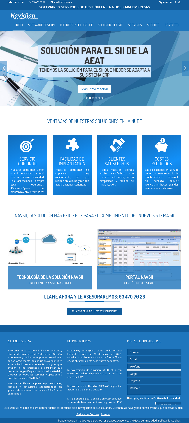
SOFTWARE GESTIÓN (41, 25)
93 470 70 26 (38, 2)
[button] (3, 68)
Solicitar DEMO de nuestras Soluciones (95, 311)
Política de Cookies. (169, 420)
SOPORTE (153, 25)
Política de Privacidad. (144, 420)
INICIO (19, 25)
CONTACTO (171, 25)
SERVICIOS (135, 25)
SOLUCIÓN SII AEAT (110, 25)
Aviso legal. (124, 420)
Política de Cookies (87, 414)
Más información (94, 89)
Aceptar (105, 414)
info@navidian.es (63, 2)
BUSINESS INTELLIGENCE (76, 25)
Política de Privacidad (166, 398)
